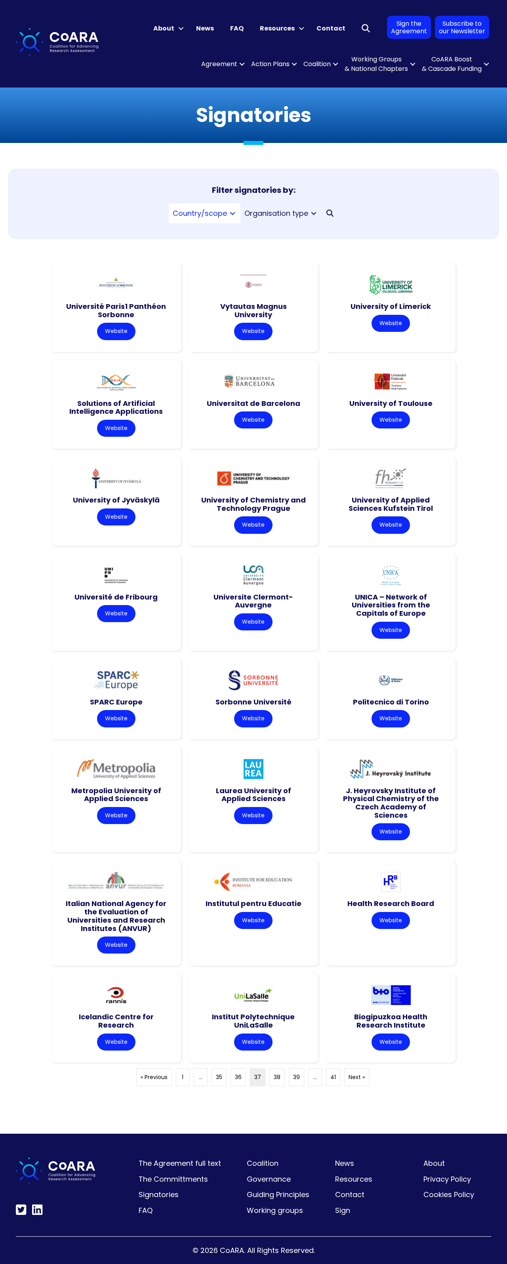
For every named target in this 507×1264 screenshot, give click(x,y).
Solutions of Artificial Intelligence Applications (116, 407)
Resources (277, 28)
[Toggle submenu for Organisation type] (313, 213)
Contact (330, 28)
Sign (342, 1210)
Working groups (275, 1210)
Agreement (219, 64)
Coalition (317, 64)
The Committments (173, 1179)
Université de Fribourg (116, 597)
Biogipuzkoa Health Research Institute (390, 1021)
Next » (357, 1077)
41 (333, 1077)
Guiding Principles (278, 1194)
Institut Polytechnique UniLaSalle (253, 1021)
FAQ (237, 28)
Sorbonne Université (253, 702)
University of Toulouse (391, 403)
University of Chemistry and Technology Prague (253, 504)
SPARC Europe (116, 702)
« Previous (154, 1077)
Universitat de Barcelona (253, 403)
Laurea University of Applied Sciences (253, 795)
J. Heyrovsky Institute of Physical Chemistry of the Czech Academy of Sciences (391, 803)
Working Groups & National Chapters (376, 64)
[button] (181, 28)
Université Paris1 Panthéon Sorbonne (116, 310)
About (163, 28)
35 (219, 1077)
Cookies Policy (448, 1194)
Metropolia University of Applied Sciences (116, 795)
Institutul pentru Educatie (253, 903)
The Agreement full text (180, 1163)
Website (116, 331)
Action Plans (270, 64)
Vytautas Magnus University (253, 310)
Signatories (159, 1194)
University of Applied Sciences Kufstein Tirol (391, 504)
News (205, 28)
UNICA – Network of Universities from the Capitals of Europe (391, 605)
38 (277, 1077)
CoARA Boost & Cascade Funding (452, 64)
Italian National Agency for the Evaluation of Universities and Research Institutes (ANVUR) (116, 916)
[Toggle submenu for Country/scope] (232, 213)
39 (296, 1077)
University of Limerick (391, 306)
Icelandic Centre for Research (116, 1021)
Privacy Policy (447, 1179)
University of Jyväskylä (116, 500)
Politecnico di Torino (391, 702)
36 (238, 1077)
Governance (269, 1179)
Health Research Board (390, 903)
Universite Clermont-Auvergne (253, 601)
